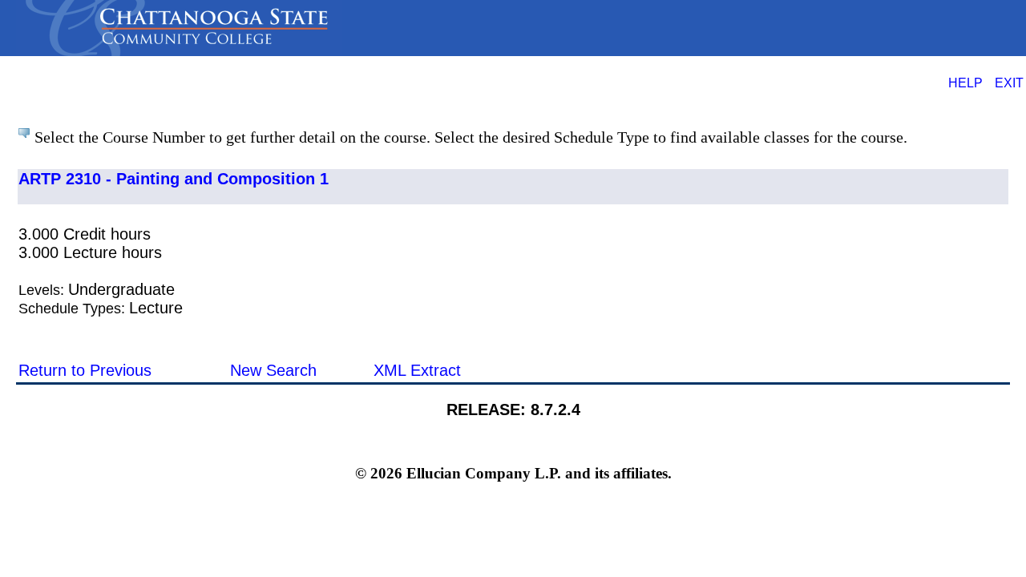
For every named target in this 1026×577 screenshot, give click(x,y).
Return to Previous (84, 370)
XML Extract (417, 370)
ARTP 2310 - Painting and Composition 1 (173, 179)
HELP (965, 82)
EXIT (1009, 82)
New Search (273, 370)
